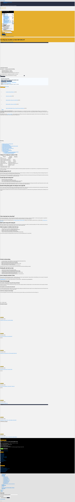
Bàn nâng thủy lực (6, 482)
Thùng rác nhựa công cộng (7, 30)
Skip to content (2, 0)
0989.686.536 (14, 82)
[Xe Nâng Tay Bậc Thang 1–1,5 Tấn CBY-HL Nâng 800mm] (6, 433)
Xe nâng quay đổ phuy (6, 26)
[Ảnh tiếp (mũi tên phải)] (1, 501)
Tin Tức (3, 484)
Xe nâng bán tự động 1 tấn (7, 20)
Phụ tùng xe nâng (5, 28)
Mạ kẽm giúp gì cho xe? (5, 144)
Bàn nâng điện (5, 23)
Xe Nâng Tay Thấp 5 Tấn (4, 403)
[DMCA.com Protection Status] (4, 449)
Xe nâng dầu (5, 24)
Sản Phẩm (3, 14)
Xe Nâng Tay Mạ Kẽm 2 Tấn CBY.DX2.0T (6, 336)
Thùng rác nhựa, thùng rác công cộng (9, 483)
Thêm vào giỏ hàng (3, 76)
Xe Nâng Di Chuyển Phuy (6, 25)
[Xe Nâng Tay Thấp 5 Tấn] (6, 399)
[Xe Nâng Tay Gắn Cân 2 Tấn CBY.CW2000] (6, 316)
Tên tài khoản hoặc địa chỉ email (5, 494)
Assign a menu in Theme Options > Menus (8, 487)
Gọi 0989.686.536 (9, 81)
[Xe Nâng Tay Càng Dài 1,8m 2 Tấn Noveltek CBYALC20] (6, 349)
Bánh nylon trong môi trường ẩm (7, 147)
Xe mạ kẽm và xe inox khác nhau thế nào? (10, 152)
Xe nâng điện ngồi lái (6, 17)
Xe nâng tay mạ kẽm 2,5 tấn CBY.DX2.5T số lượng (8, 75)
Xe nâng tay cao (5, 14)
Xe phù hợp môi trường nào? (6, 145)
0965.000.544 (9, 82)
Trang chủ (1, 41)
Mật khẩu (2, 496)
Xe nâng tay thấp (10, 41)
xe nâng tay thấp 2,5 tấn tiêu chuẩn (19, 220)
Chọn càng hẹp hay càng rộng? (6, 146)
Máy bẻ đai (4, 29)
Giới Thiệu (3, 13)
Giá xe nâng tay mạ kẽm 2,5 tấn (7, 150)
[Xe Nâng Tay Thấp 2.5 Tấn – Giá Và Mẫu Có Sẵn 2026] (6, 416)
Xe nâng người (5, 15)
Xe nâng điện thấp (5, 18)
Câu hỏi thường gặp (5, 151)
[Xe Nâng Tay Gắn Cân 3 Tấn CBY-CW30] (6, 365)
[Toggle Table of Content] (0, 142)
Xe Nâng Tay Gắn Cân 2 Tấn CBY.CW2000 (6, 320)
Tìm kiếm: (3, 29)
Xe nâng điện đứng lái (6, 19)
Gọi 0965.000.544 (3, 81)
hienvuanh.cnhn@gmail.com (7, 83)
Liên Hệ (3, 26)
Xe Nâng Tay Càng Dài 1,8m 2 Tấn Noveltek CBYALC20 (8, 353)
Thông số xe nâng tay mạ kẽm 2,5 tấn (7, 143)
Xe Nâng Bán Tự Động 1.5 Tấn (7, 21)
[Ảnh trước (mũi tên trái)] (0, 501)
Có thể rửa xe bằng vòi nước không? (9, 153)
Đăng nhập (8, 497)
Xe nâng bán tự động (6, 479)
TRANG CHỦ (4, 474)
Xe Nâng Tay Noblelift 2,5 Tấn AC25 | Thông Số (7, 386)
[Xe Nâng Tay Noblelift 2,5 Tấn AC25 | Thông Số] (6, 382)
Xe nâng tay (5, 13)
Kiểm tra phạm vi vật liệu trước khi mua (8, 148)
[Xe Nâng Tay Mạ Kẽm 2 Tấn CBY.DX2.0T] (6, 332)
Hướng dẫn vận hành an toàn (7, 149)
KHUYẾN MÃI (4, 485)
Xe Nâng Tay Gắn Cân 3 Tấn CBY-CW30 (6, 369)
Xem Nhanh (2, 317)
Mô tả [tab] (2, 109)
